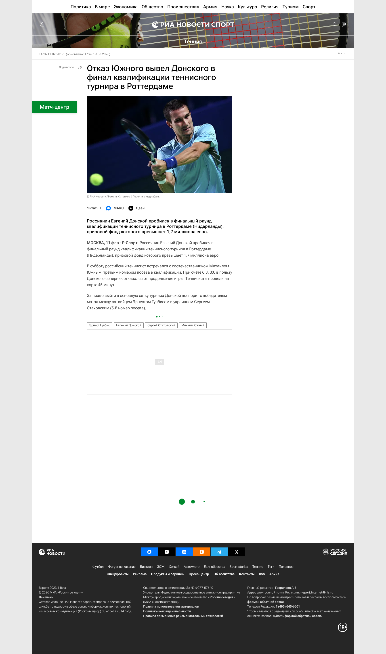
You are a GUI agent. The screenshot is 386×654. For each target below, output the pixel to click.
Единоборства (214, 567)
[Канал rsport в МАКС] (149, 551)
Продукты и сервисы (167, 574)
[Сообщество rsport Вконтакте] (184, 551)
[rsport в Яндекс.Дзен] (166, 551)
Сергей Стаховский (161, 325)
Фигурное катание (122, 567)
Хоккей (174, 567)
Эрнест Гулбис (99, 325)
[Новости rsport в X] (236, 551)
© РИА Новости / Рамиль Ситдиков (108, 196)
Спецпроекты (117, 574)
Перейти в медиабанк (146, 196)
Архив (274, 574)
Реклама (140, 574)
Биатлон (146, 567)
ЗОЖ (160, 567)
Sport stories (239, 567)
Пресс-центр (199, 574)
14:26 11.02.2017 (51, 54)
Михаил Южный (192, 325)
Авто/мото (191, 567)
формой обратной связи (265, 602)
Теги (271, 567)
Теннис (257, 567)
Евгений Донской (128, 325)
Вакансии (46, 597)
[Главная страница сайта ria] (177, 24)
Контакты (246, 574)
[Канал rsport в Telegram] (219, 551)
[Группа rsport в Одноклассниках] (201, 551)
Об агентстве (224, 574)
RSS (262, 574)
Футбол (98, 567)
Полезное (286, 567)
